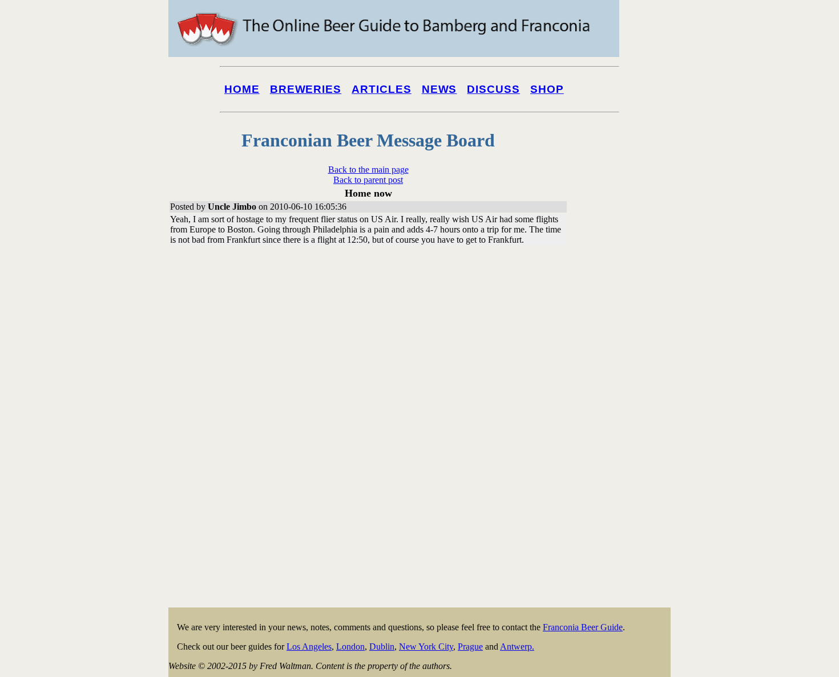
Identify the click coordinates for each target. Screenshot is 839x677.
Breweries (305, 89)
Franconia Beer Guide (583, 627)
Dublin (381, 646)
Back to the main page (368, 169)
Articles (382, 89)
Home (242, 89)
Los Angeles (309, 646)
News (439, 89)
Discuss (493, 89)
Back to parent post (368, 180)
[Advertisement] (625, 434)
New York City (426, 646)
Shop (547, 89)
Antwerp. (517, 646)
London (350, 646)
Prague (470, 646)
